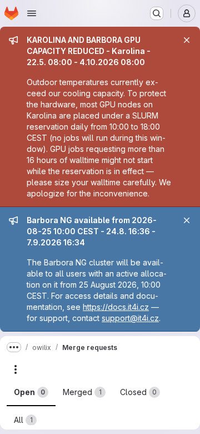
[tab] (31, 392)
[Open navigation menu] (32, 13)
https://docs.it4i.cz (116, 307)
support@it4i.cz (130, 318)
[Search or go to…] (156, 13)
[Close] (186, 40)
